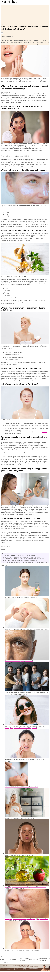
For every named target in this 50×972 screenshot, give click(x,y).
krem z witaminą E (11, 380)
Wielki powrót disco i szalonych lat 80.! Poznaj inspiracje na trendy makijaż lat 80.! (26, 562)
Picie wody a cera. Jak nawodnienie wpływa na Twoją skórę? (21, 560)
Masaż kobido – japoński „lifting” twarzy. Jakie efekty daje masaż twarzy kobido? (26, 629)
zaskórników (19, 357)
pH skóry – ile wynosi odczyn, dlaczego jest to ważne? (19, 818)
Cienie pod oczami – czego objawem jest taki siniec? (19, 661)
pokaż (8, 92)
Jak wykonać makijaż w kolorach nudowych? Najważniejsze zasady (23, 557)
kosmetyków (24, 442)
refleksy (2, 959)
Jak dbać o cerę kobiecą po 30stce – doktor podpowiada (20, 555)
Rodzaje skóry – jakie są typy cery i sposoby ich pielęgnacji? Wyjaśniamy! (24, 558)
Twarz (2, 24)
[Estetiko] (9, 2)
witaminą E (11, 284)
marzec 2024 (7, 546)
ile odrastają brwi (14, 959)
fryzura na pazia (33, 959)
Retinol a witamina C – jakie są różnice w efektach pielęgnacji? (21, 786)
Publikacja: (8, 36)
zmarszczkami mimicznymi (38, 428)
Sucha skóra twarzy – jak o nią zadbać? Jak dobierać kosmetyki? (22, 950)
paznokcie (44, 431)
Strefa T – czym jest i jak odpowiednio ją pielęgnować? (19, 855)
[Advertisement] (25, 14)
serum (35, 535)
